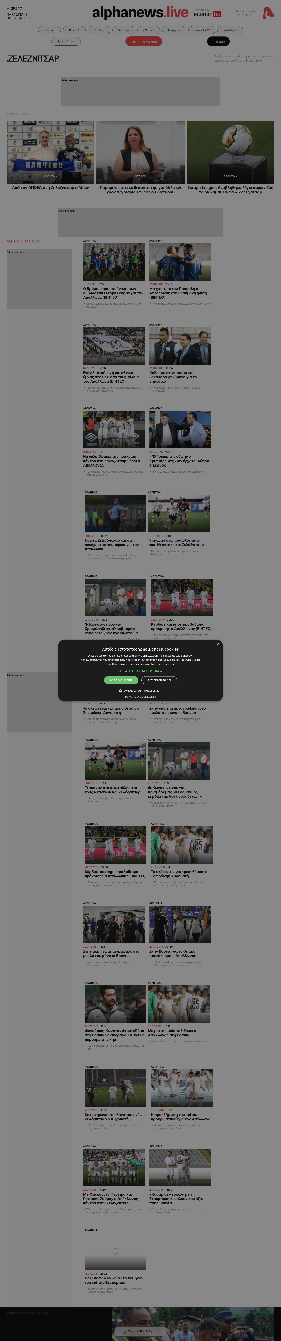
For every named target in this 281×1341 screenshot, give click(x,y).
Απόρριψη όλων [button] (159, 680)
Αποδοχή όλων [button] (121, 680)
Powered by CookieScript (140, 696)
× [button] (218, 644)
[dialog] (140, 670)
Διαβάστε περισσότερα (160, 664)
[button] (140, 671)
